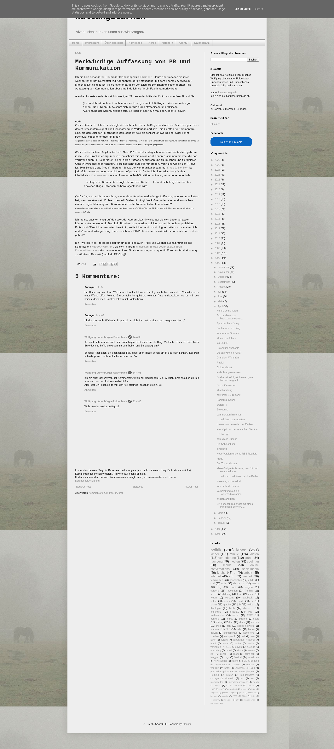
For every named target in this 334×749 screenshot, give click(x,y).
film (231, 622)
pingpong (222, 448)
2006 (218, 257)
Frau (239, 594)
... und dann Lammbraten (231, 419)
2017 (218, 204)
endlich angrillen (226, 498)
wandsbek (215, 703)
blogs (226, 657)
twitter (255, 583)
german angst (228, 693)
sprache (214, 590)
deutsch (247, 608)
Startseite (137, 486)
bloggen (214, 657)
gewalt (214, 632)
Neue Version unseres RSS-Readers (237, 453)
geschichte (236, 580)
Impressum (92, 42)
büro (253, 689)
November (224, 272)
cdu (231, 576)
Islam (236, 654)
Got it (259, 9)
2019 (218, 194)
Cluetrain (193, 231)
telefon (251, 650)
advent (238, 647)
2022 (218, 179)
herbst (229, 618)
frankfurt (214, 668)
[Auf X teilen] (108, 264)
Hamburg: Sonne (226, 399)
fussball (238, 657)
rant (229, 625)
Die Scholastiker (226, 444)
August (222, 286)
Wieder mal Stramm (228, 333)
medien (235, 561)
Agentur (183, 42)
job (239, 604)
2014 (218, 218)
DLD (228, 629)
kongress (240, 668)
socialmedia (250, 569)
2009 (218, 243)
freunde (251, 647)
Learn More (243, 9)
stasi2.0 (234, 611)
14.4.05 (100, 315)
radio (238, 643)
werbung (229, 597)
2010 (218, 238)
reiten (213, 597)
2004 (218, 529)
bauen (251, 629)
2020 (218, 189)
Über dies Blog (114, 42)
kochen (255, 622)
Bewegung (222, 409)
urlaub (233, 587)
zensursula (221, 664)
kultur (213, 601)
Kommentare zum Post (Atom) (106, 492)
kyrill (252, 668)
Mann (213, 604)
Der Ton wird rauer (227, 463)
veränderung (227, 557)
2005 (218, 262)
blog (219, 587)
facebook (247, 597)
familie (234, 554)
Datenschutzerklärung (87, 480)
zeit (212, 654)
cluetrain (229, 678)
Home (75, 42)
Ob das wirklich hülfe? (229, 352)
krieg (218, 625)
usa (252, 636)
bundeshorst (247, 675)
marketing (215, 650)
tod (243, 636)
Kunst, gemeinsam (227, 310)
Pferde (152, 42)
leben (241, 550)
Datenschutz (202, 42)
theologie (215, 608)
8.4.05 (99, 287)
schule (227, 565)
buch (232, 608)
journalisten (252, 657)
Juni (220, 296)
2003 (218, 533)
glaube (227, 604)
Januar (222, 522)
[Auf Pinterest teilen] (116, 264)
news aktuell (220, 661)
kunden (214, 636)
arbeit (248, 572)
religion (249, 587)
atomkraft (249, 654)
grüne (248, 557)
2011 (218, 233)
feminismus (216, 580)
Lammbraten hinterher (229, 414)
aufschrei (232, 689)
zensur (223, 654)
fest (242, 678)
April (220, 306)
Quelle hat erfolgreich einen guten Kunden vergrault (235, 379)
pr (235, 572)
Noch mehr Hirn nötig (228, 328)
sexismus (240, 671)
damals (250, 664)
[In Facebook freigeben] (112, 264)
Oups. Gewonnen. (227, 385)
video (250, 604)
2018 (218, 199)
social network (245, 625)
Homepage (135, 42)
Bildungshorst (224, 367)
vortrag (219, 622)
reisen (213, 594)
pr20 (244, 661)
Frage (220, 458)
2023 (218, 174)
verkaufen (215, 647)
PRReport (146, 76)
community (215, 700)
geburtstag (238, 639)
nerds (256, 682)
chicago (214, 678)
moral (229, 650)
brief (253, 696)
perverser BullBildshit (228, 394)
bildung (227, 594)
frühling (249, 590)
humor (251, 639)
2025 (218, 164)
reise (251, 594)
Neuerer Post (83, 486)
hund (213, 643)
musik (240, 601)
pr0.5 (228, 685)
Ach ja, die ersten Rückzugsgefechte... (230, 317)
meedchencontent (238, 682)
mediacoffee (216, 682)
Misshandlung (224, 390)
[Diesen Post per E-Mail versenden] (101, 264)
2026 (218, 159)
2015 (218, 213)
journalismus (230, 632)
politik (215, 550)
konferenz (248, 632)
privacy (227, 671)
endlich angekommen (228, 372)
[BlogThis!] (105, 264)
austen (244, 689)
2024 (218, 169)
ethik (251, 580)
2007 (218, 253)
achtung (214, 618)
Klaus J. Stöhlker (177, 167)
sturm (240, 650)
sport (256, 618)
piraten (243, 618)
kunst (213, 639)
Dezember (224, 267)
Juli (220, 291)
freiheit (247, 576)
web (250, 611)
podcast (214, 671)
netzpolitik (230, 636)
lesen (227, 601)
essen (236, 615)
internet (215, 576)
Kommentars (99, 175)
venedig (251, 685)
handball (252, 693)
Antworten (90, 304)
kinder (214, 554)
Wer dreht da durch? (228, 486)
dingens (214, 693)
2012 (218, 228)
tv (252, 601)
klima (242, 622)
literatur (213, 696)
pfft (237, 700)
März (221, 513)
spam (252, 671)
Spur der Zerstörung (228, 323)
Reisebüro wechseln (228, 347)
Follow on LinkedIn (231, 141)
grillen (241, 693)
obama (217, 685)
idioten (254, 554)
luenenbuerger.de (227, 92)
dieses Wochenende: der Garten (235, 424)
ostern (234, 661)
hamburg (216, 561)
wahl (223, 583)
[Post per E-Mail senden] (94, 264)
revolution (232, 590)
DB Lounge (223, 434)
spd (212, 583)
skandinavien (249, 700)
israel (225, 643)
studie (251, 643)
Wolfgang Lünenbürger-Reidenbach (105, 337)
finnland (228, 700)
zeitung (255, 661)
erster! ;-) (222, 404)
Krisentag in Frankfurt (229, 481)
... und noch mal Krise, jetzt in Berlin (237, 476)
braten (229, 675)
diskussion (239, 583)
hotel (227, 668)
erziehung (215, 611)
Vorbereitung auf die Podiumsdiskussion (229, 492)
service (239, 685)
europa (224, 639)
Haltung (214, 675)
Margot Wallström (102, 246)
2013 (218, 223)
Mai (220, 301)
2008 (218, 248)
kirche (221, 572)
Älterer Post (191, 486)
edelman (253, 561)
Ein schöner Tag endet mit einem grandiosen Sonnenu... (235, 505)
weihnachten (217, 615)
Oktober (222, 276)
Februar (222, 518)
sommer (215, 629)
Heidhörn (167, 42)
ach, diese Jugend (227, 438)
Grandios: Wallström (228, 357)
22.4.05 (137, 401)
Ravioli (220, 362)
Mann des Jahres (226, 338)
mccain (225, 696)
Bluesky (215, 124)
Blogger (186, 724)
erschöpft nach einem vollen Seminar (237, 429)
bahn (239, 629)
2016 (218, 209)
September (224, 281)
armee (236, 664)
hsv (252, 678)
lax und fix (222, 342)
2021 (218, 184)
